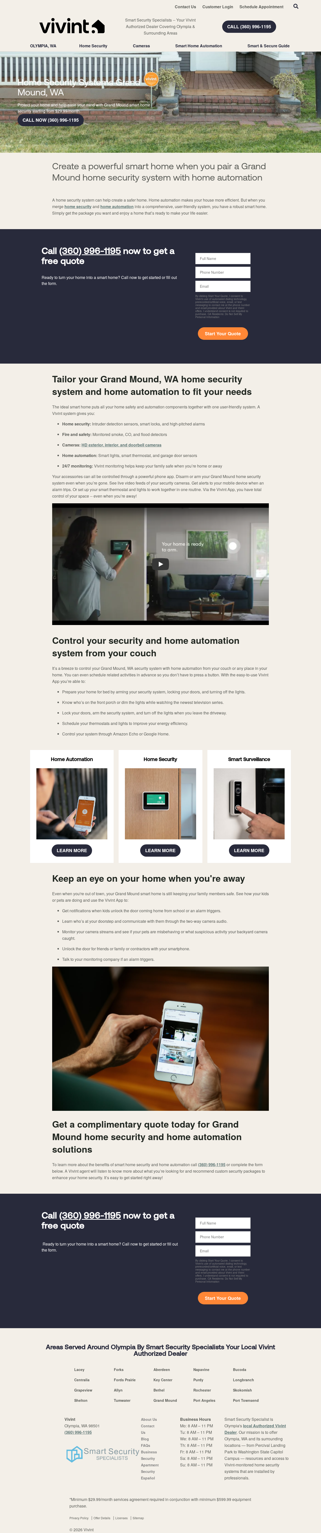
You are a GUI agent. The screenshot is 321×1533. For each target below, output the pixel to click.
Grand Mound (165, 1400)
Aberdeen (161, 1369)
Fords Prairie (125, 1379)
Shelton (81, 1400)
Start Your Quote (223, 333)
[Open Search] (295, 6)
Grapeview (83, 1390)
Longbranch (243, 1379)
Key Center (162, 1379)
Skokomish (242, 1390)
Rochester (202, 1390)
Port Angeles (204, 1400)
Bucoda (239, 1369)
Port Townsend (246, 1400)
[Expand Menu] (110, 46)
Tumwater (122, 1400)
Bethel (159, 1390)
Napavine (201, 1369)
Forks (119, 1369)
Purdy (198, 1379)
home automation (117, 206)
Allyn (118, 1390)
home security (78, 206)
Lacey (79, 1369)
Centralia (82, 1379)
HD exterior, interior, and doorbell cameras (122, 445)
